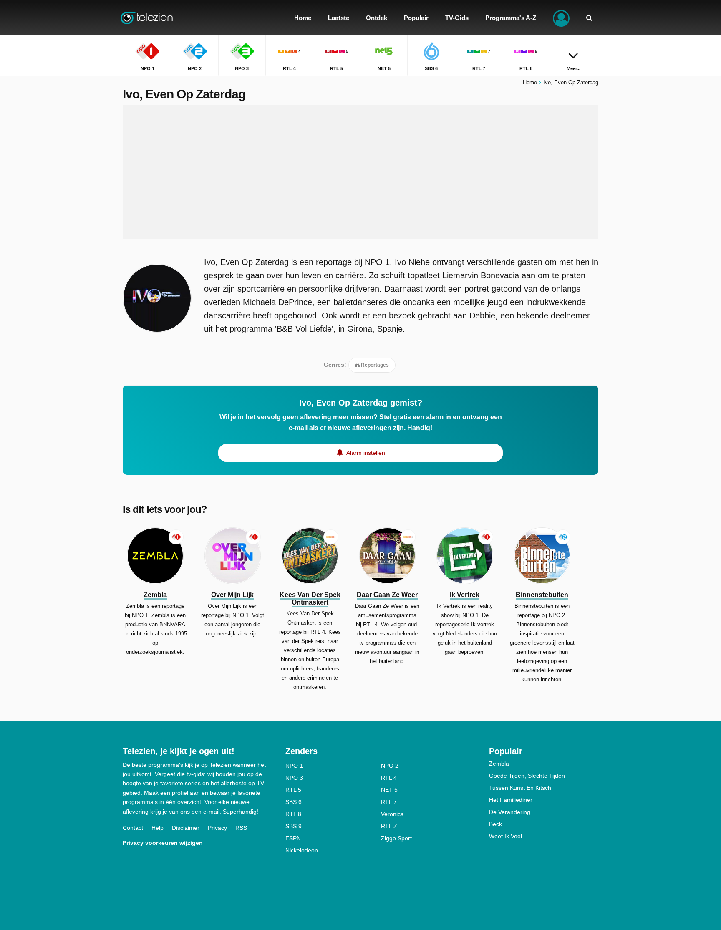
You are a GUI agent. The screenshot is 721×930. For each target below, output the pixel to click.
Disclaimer (185, 827)
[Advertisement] (360, 171)
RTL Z (389, 826)
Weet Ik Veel (505, 836)
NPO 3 (294, 777)
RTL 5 (293, 789)
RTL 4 (389, 777)
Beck (495, 824)
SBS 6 (293, 802)
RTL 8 (293, 814)
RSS (241, 827)
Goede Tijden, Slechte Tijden (527, 775)
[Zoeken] (589, 17)
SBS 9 (293, 826)
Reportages (374, 365)
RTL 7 (389, 802)
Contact (133, 827)
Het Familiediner (510, 799)
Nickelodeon (301, 850)
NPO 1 (294, 765)
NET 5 (389, 789)
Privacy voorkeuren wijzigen (163, 842)
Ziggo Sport (396, 838)
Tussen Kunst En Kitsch (520, 787)
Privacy (217, 827)
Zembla (499, 763)
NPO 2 (389, 765)
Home (530, 82)
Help (157, 827)
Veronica (392, 814)
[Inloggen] (561, 17)
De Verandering (509, 812)
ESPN (293, 838)
